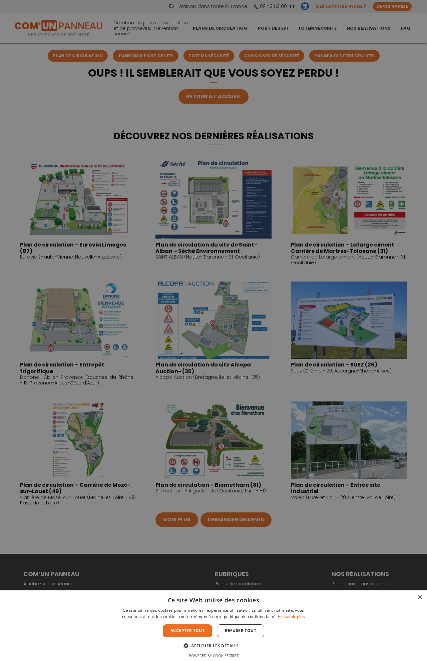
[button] (213, 645)
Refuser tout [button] (240, 630)
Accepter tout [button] (187, 630)
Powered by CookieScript (214, 655)
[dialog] (213, 330)
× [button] (419, 597)
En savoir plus (291, 616)
